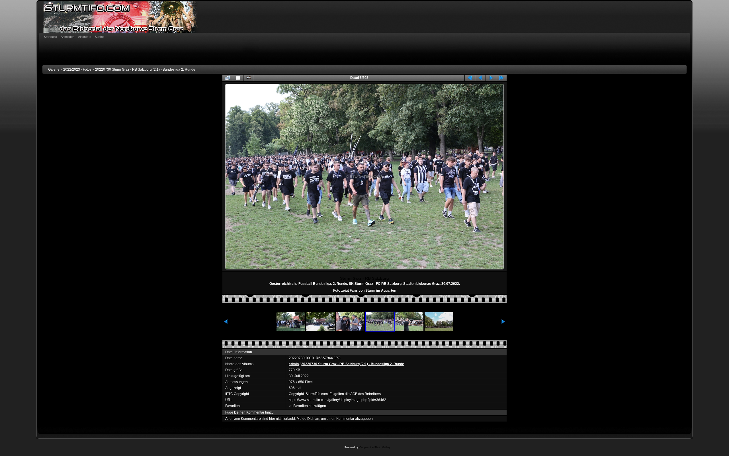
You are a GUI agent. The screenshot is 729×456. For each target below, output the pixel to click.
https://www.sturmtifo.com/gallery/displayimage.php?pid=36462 (337, 400)
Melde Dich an (308, 419)
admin (294, 364)
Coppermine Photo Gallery (374, 447)
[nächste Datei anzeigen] (491, 78)
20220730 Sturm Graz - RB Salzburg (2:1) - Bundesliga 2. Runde (145, 69)
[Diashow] (248, 78)
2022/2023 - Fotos (77, 69)
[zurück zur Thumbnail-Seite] (227, 78)
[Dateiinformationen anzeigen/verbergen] (238, 78)
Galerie (54, 69)
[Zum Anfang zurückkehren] (470, 78)
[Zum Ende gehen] (501, 78)
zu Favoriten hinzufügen (307, 406)
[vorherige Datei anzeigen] (480, 78)
